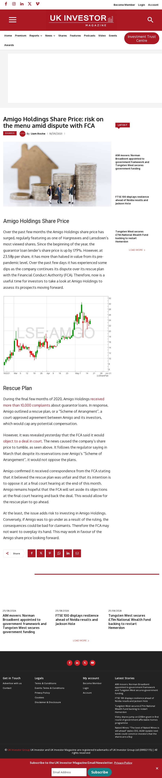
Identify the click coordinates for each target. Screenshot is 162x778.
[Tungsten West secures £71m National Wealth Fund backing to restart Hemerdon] (137, 222)
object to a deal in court (22, 441)
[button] (150, 20)
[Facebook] (6, 4)
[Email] (77, 553)
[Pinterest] (50, 553)
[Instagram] (14, 4)
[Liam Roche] (23, 134)
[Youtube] (92, 663)
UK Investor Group (19, 750)
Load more (136, 250)
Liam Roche (38, 134)
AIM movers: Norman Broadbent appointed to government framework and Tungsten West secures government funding (132, 162)
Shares (10, 133)
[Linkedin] (22, 4)
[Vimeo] (37, 4)
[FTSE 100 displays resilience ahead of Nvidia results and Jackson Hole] (137, 187)
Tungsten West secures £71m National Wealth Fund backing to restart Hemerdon (131, 236)
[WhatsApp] (59, 553)
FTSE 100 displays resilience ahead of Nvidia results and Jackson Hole (132, 200)
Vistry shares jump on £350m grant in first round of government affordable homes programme (137, 719)
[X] (30, 4)
